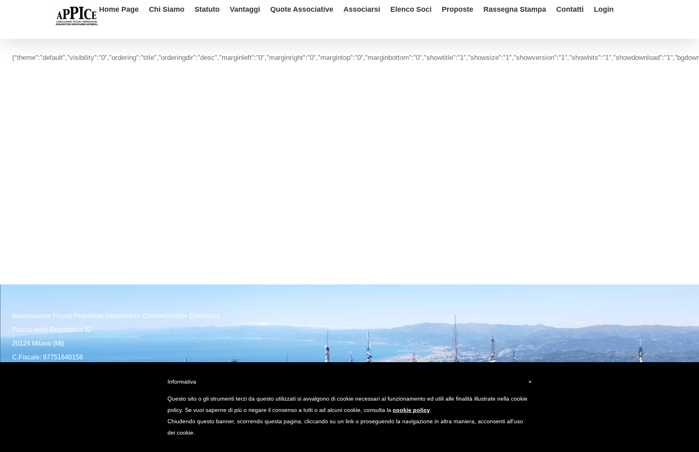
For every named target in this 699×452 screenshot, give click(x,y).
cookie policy (411, 410)
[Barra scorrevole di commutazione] (626, 8)
